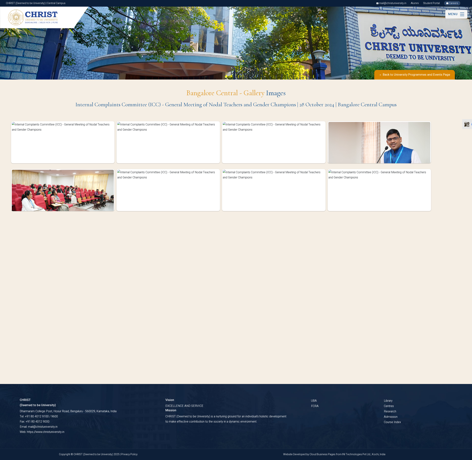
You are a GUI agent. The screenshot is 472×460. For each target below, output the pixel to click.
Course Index (392, 422)
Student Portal (431, 3)
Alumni (415, 3)
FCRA (315, 406)
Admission (391, 417)
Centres (389, 406)
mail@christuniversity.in (392, 3)
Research (390, 411)
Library (388, 401)
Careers (453, 3)
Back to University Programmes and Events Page (416, 74)
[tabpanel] (236, 169)
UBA (314, 401)
